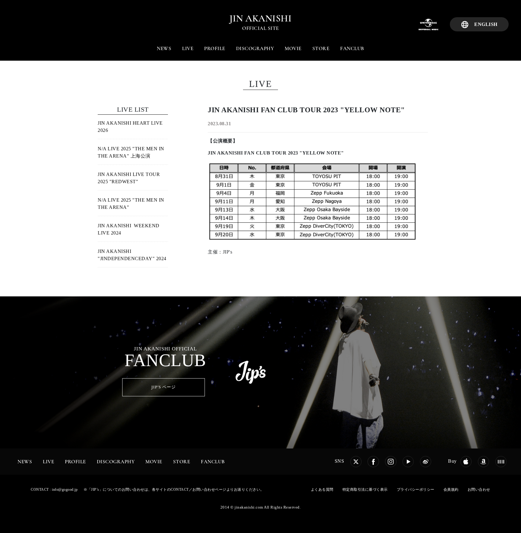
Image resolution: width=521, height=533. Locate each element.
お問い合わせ (479, 489)
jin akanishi (260, 18)
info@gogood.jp (64, 489)
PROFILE (214, 48)
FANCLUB (352, 48)
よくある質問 (322, 489)
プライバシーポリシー (415, 489)
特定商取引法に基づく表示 (365, 489)
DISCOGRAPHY (255, 48)
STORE (321, 48)
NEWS (164, 48)
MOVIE (293, 48)
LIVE (187, 48)
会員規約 (451, 489)
